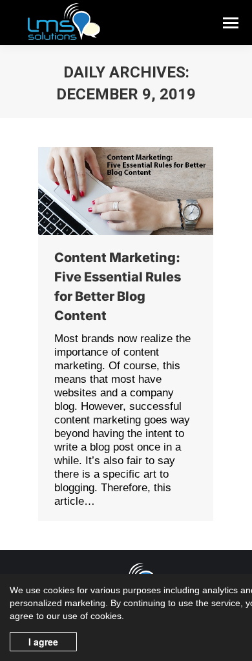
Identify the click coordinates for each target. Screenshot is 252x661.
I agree (43, 641)
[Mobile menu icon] (230, 23)
